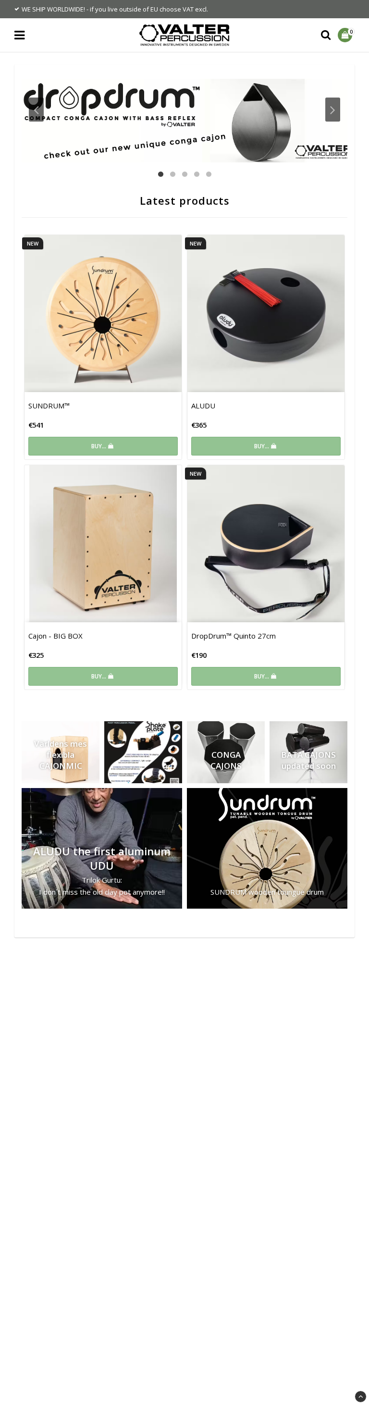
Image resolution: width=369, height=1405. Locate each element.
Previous (36, 110)
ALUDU (203, 405)
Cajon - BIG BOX (55, 636)
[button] (346, 35)
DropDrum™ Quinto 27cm (233, 636)
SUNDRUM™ (49, 405)
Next (332, 110)
